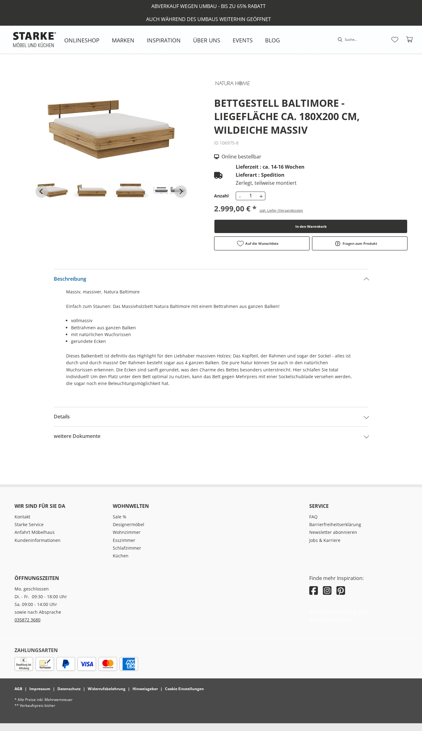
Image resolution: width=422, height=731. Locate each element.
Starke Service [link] (29, 524)
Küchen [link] (121, 556)
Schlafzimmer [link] (127, 548)
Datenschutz (69, 688)
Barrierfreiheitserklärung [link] (335, 524)
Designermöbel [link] (128, 524)
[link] (81, 40)
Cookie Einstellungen (184, 688)
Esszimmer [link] (124, 540)
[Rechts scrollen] (181, 191)
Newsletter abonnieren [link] (333, 532)
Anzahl (221, 196)
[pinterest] (340, 590)
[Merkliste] (395, 40)
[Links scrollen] (42, 191)
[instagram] (327, 590)
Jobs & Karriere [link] (324, 540)
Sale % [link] (119, 517)
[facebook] (313, 590)
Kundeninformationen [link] (38, 540)
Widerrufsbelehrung (106, 688)
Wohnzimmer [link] (127, 532)
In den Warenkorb (311, 226)
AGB (18, 688)
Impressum (39, 688)
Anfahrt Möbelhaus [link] (35, 532)
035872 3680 (27, 620)
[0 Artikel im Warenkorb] (410, 40)
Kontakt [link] (22, 517)
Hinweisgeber (145, 688)
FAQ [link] (313, 517)
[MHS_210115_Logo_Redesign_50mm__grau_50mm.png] (34, 40)
